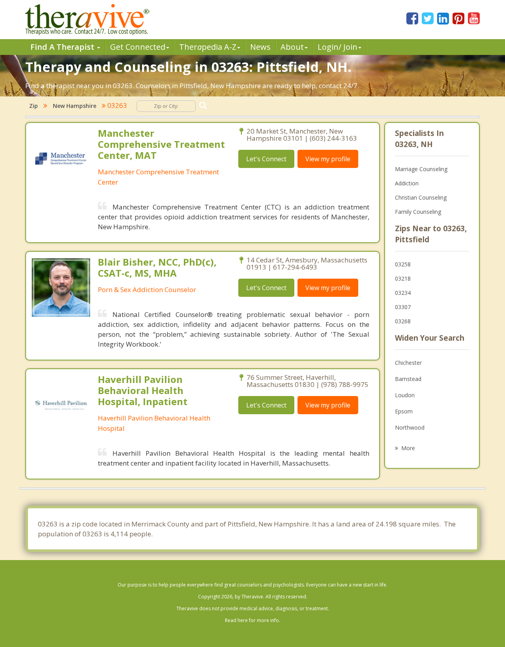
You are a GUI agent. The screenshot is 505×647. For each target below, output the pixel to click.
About (292, 46)
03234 (403, 292)
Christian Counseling (421, 197)
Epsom (404, 411)
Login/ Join (337, 46)
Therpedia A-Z (207, 46)
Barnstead (408, 379)
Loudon (405, 395)
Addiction (407, 183)
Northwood (410, 427)
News (260, 46)
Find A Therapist (63, 46)
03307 (403, 307)
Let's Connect (266, 159)
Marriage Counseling (421, 169)
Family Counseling (418, 211)
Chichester (408, 362)
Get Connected (137, 46)
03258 (403, 264)
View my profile (327, 159)
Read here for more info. (252, 620)
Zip (33, 105)
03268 (403, 321)
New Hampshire (74, 105)
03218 (403, 278)
